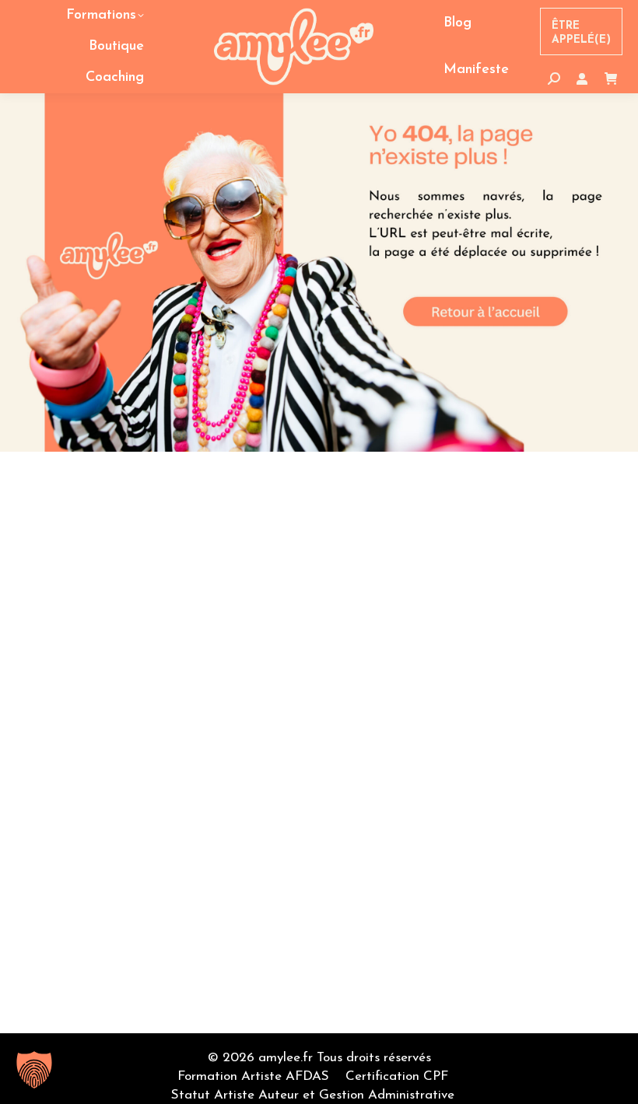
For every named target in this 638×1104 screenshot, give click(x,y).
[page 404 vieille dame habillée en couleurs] (319, 272)
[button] (34, 1070)
